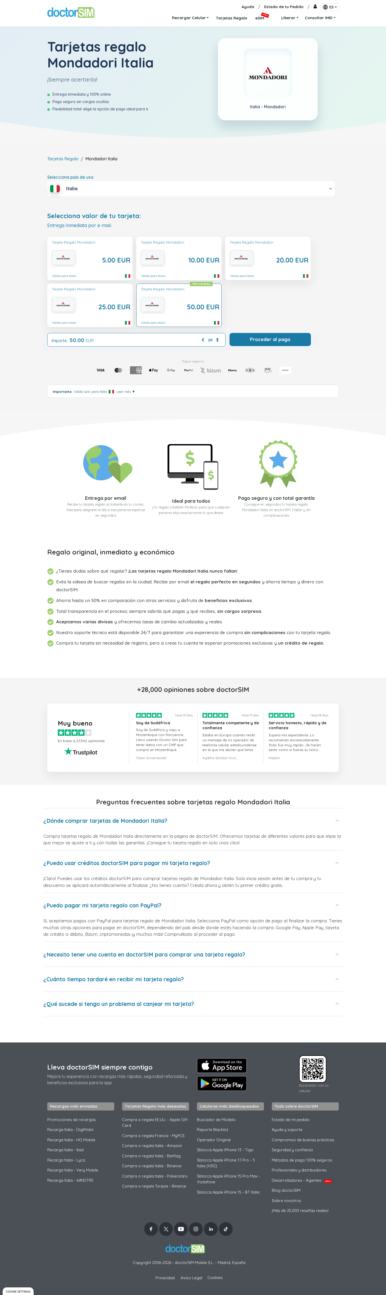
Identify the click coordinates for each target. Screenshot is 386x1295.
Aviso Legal (191, 1277)
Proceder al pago (270, 339)
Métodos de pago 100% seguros (302, 1160)
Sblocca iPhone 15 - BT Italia (228, 1192)
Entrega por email (105, 498)
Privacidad (165, 1277)
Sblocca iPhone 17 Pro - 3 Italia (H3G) (226, 1163)
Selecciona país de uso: (70, 177)
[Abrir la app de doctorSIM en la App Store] (222, 1065)
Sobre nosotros (286, 1200)
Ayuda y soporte (287, 1129)
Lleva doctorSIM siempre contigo (100, 1067)
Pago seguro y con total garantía (276, 498)
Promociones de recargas (71, 1119)
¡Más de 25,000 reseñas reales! (300, 1210)
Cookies (215, 1277)
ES (331, 7)
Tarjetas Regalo (63, 158)
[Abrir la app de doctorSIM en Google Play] (222, 1083)
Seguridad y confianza (292, 1149)
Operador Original (214, 1139)
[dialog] (18, 1291)
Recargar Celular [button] (189, 17)
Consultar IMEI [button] (318, 17)
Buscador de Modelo (216, 1119)
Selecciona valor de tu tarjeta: (94, 216)
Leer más (126, 391)
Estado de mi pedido (291, 1119)
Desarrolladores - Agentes (301, 1180)
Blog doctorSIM (286, 1190)
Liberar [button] (288, 17)
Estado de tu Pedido (284, 6)
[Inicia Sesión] (315, 7)
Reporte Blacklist (212, 1129)
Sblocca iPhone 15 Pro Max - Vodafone (228, 1179)
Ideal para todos (191, 501)
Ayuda (248, 6)
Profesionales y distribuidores (299, 1170)
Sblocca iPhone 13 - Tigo (225, 1149)
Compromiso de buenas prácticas (303, 1139)
